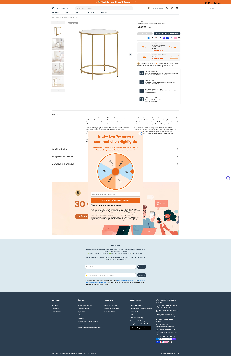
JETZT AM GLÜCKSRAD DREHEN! (115, 200)
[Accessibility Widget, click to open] (228, 178)
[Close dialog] (140, 133)
